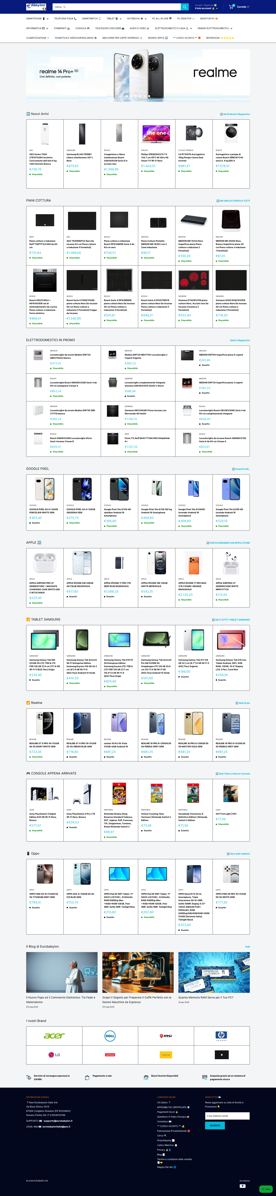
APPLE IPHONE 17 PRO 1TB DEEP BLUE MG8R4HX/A (117, 584)
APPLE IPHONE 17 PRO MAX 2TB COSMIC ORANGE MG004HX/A (192, 586)
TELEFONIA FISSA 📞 (65, 18)
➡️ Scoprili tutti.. (241, 469)
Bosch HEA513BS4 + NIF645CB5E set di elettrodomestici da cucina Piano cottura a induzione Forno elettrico (43, 306)
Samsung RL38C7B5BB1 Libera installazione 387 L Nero (80, 157)
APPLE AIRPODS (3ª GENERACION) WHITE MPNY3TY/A (227, 586)
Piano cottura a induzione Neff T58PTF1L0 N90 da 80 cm (43, 244)
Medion (144, 237)
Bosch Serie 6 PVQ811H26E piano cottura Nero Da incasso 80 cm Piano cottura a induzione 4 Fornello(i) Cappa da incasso (82, 306)
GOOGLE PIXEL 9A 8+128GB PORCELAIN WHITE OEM (43, 511)
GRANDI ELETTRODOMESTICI (213, 28)
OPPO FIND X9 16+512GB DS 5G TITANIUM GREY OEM (43, 895)
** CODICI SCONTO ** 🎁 (187, 37)
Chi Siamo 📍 (164, 1102)
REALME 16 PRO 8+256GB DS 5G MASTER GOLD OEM (193, 745)
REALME (32, 739)
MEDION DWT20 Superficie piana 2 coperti (221, 382)
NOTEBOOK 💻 (135, 18)
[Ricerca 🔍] (185, 6)
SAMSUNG (71, 150)
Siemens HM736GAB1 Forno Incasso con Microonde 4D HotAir (145, 412)
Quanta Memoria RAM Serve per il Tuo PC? (205, 997)
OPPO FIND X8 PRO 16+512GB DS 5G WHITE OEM (231, 895)
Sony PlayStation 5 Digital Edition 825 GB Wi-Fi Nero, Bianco (43, 817)
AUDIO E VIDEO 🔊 (140, 28)
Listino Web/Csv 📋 (167, 1145)
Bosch (107, 150)
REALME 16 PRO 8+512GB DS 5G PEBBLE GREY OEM (230, 745)
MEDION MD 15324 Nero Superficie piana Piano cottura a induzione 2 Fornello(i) (190, 246)
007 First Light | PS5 (226, 814)
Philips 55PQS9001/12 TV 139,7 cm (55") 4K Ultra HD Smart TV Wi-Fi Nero (154, 157)
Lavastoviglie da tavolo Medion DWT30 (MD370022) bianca (70, 356)
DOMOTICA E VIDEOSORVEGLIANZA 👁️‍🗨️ (76, 37)
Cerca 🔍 (162, 1135)
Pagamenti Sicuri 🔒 (167, 1111)
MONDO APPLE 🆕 (158, 37)
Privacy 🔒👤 (164, 1149)
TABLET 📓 (112, 18)
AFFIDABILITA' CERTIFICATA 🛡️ (173, 1107)
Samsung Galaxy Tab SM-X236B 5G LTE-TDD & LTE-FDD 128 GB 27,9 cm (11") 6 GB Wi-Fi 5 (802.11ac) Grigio (44, 665)
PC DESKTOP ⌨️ (186, 18)
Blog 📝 (161, 1154)
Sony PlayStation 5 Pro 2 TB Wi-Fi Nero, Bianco (81, 815)
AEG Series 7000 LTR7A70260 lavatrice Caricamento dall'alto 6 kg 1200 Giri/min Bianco (43, 159)
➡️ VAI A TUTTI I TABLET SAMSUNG (231, 619)
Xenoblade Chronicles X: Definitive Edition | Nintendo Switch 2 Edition (192, 817)
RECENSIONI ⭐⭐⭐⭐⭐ (220, 37)
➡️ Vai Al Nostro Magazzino (235, 114)
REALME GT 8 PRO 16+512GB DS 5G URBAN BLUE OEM (81, 745)
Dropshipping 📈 (166, 1140)
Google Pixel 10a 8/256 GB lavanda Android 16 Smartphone (229, 512)
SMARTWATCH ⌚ (91, 18)
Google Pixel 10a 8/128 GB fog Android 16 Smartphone (156, 511)
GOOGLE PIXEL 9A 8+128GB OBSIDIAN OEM (81, 511)
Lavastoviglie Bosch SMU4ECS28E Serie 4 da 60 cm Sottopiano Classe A (73, 384)
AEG (31, 150)
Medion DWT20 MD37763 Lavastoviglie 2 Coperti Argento (146, 356)
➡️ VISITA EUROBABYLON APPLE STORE (228, 542)
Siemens (182, 296)
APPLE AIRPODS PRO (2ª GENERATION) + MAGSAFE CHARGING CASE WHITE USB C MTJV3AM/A (44, 588)
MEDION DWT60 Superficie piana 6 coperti (221, 354)
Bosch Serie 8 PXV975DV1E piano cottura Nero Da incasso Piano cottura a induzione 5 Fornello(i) (156, 305)
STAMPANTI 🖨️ (62, 28)
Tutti (247, 946)
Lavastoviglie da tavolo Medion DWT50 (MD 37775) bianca (72, 412)
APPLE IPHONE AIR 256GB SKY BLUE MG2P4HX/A (80, 584)
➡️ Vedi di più (242, 703)
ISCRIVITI (215, 1125)
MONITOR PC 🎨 (209, 18)
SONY (31, 810)
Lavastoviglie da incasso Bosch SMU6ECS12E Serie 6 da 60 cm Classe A (222, 440)
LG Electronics (185, 150)
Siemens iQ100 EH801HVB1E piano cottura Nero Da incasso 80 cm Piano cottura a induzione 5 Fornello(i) (231, 305)
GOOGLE (33, 505)
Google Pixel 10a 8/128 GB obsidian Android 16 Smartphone (117, 512)
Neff (31, 237)
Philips (144, 150)
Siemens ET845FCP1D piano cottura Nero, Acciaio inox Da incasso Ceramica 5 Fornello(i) (193, 305)
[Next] (250, 154)
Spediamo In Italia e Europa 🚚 (173, 1116)
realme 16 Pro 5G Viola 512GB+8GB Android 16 (116, 745)
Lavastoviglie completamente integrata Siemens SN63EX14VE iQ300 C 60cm (145, 384)
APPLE (32, 579)
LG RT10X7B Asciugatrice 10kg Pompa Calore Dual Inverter (191, 157)
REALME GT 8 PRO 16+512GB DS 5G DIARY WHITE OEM (44, 745)
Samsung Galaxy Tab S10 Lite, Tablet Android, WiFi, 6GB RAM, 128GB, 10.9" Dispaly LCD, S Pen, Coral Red (231, 665)
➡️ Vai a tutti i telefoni (238, 853)
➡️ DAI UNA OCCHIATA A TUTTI (233, 200)
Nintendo (108, 810)
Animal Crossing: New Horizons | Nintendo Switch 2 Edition (156, 817)
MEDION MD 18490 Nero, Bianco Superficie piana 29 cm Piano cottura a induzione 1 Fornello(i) (230, 246)
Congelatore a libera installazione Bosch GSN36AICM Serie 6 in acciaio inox (115, 159)
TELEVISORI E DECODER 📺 (109, 28)
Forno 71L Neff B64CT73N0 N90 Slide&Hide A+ (147, 440)
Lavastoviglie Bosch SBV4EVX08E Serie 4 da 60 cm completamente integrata (222, 412)
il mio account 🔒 (205, 8)
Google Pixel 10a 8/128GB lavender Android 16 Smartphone (191, 512)
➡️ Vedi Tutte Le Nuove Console (233, 773)
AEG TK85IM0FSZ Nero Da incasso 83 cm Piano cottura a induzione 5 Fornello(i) (81, 244)
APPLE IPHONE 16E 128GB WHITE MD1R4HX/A (154, 584)
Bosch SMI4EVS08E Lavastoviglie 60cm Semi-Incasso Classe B (71, 440)
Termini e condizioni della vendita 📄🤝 (174, 1161)
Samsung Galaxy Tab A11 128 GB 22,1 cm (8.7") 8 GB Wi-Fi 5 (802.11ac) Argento (193, 663)
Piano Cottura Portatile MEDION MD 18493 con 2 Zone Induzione (154, 244)
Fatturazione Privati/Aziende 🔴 (173, 1131)
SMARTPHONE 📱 (35, 18)
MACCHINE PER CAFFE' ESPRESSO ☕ (122, 37)
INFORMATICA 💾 (35, 28)
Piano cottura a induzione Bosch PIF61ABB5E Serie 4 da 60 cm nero (119, 244)
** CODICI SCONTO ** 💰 (170, 1126)
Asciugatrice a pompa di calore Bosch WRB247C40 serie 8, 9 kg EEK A (229, 157)
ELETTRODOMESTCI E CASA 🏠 (171, 28)
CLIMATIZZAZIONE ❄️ (38, 37)
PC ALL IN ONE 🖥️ (162, 18)
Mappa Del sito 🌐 (166, 1167)
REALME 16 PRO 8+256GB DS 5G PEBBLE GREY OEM (156, 745)
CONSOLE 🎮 (82, 28)
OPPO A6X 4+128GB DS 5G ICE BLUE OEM (80, 895)
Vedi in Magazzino (240, 340)
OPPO (31, 890)
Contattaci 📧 (164, 1121)
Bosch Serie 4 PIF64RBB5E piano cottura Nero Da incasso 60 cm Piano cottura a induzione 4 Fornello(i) (119, 305)
